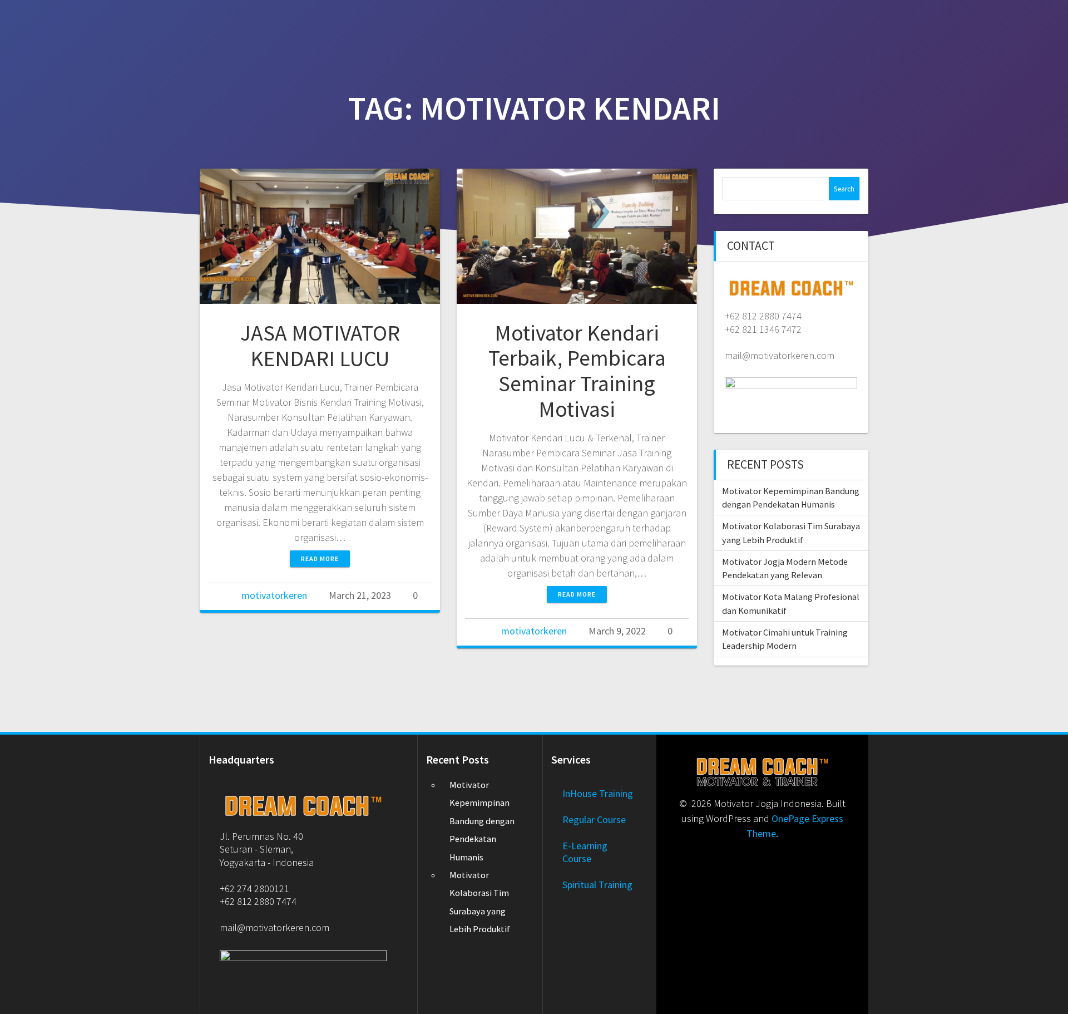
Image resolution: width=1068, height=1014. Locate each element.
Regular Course (594, 819)
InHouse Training (597, 793)
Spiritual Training (597, 884)
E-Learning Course (584, 852)
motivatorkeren (274, 595)
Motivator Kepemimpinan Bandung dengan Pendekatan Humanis (482, 821)
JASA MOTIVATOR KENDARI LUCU (320, 345)
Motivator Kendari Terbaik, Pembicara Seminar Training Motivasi (577, 371)
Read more (320, 558)
